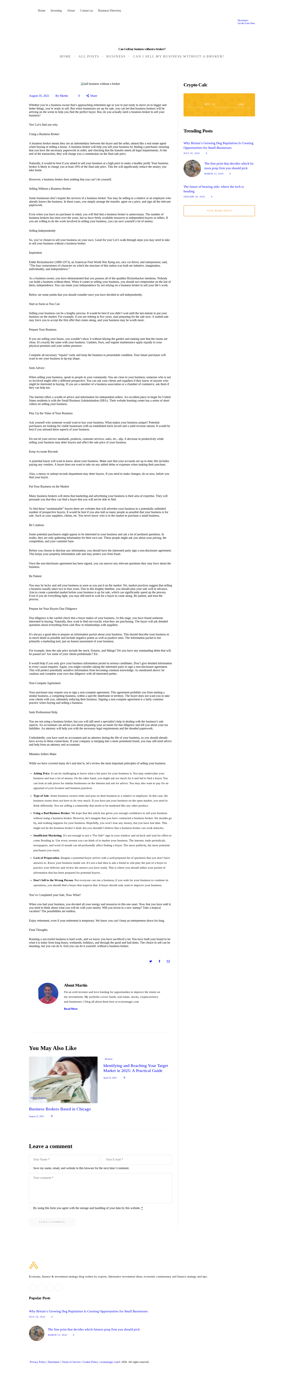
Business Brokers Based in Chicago (60, 1108)
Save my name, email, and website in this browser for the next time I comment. (81, 1168)
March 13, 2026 (214, 174)
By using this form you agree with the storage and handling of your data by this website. (88, 1208)
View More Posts (219, 211)
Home (65, 56)
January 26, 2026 (194, 196)
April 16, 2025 (110, 1078)
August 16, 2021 (39, 95)
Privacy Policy (38, 1362)
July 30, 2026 (192, 153)
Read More (71, 1008)
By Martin (62, 95)
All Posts (88, 56)
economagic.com (109, 1362)
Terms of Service (71, 1362)
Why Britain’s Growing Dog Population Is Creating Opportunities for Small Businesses (218, 145)
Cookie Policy (90, 1362)
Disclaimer (54, 1362)
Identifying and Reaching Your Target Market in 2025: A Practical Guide (135, 1068)
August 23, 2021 (36, 1116)
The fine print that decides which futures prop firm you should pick (229, 166)
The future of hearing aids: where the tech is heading (214, 189)
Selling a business (38, 1098)
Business (115, 56)
